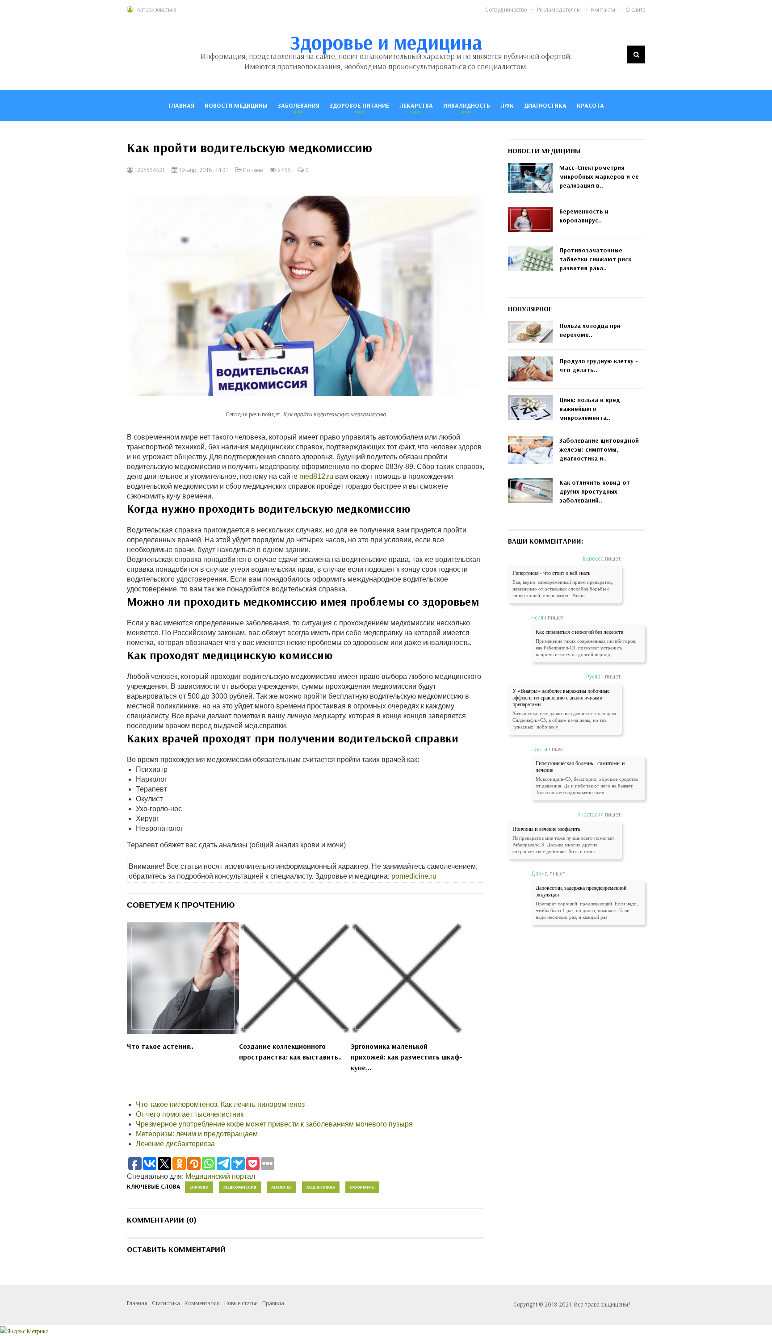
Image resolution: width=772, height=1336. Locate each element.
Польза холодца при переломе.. (590, 330)
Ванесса (593, 558)
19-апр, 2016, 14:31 (202, 170)
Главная (181, 105)
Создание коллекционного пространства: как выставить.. (290, 1051)
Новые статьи (241, 1303)
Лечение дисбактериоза (175, 1144)
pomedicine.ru (413, 876)
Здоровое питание (359, 105)
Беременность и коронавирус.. (583, 215)
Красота (590, 105)
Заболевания (298, 105)
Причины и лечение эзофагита (546, 829)
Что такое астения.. (160, 1046)
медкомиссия (239, 1187)
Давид (539, 873)
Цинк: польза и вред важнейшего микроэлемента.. (589, 409)
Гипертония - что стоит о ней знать (551, 573)
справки (199, 1187)
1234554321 (149, 170)
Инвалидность (466, 105)
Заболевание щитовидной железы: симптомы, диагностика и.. (599, 449)
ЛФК (507, 105)
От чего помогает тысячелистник (189, 1114)
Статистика (166, 1303)
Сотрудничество (506, 9)
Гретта (539, 748)
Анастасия (590, 814)
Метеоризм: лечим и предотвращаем (197, 1134)
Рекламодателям (559, 9)
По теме (253, 170)
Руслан (595, 676)
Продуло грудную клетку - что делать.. (598, 365)
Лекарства (416, 105)
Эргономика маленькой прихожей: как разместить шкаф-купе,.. (406, 1057)
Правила (273, 1303)
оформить (362, 1187)
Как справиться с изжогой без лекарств (579, 632)
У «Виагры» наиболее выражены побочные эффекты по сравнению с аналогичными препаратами (560, 698)
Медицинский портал (220, 1176)
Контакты (603, 9)
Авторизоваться (156, 9)
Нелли (538, 617)
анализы (281, 1187)
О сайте (635, 9)
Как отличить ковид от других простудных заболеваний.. (594, 491)
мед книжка (320, 1187)
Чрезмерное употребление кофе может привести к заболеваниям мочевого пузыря (274, 1124)
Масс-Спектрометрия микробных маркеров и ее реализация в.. (599, 176)
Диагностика (545, 105)
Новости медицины (236, 105)
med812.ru (316, 476)
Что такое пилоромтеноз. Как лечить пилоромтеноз (220, 1104)
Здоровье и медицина (386, 42)
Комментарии (202, 1303)
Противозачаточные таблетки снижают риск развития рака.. (595, 259)
